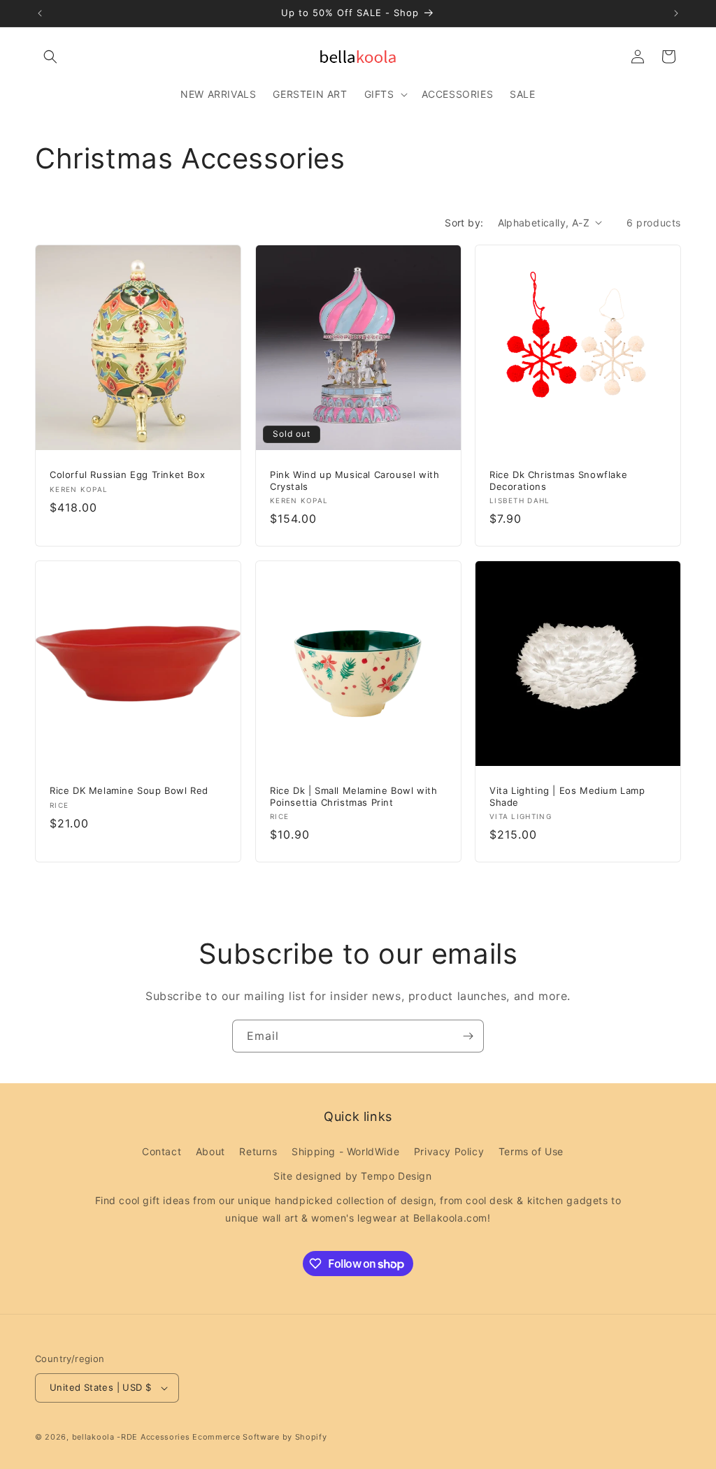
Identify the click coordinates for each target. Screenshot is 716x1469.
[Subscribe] (467, 1036)
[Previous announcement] (39, 13)
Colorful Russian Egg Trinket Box (127, 473)
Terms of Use (531, 1151)
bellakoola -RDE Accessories (131, 1437)
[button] (50, 56)
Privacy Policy (449, 1151)
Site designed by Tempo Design (352, 1176)
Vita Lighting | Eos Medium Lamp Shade (567, 796)
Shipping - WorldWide (345, 1151)
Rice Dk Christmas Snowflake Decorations (558, 479)
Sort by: (464, 223)
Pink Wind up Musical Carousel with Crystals (354, 479)
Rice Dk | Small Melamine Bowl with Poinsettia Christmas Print (353, 796)
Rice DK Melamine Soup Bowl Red (129, 790)
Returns (258, 1151)
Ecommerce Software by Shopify (259, 1437)
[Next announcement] (676, 13)
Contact (161, 1151)
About (210, 1151)
